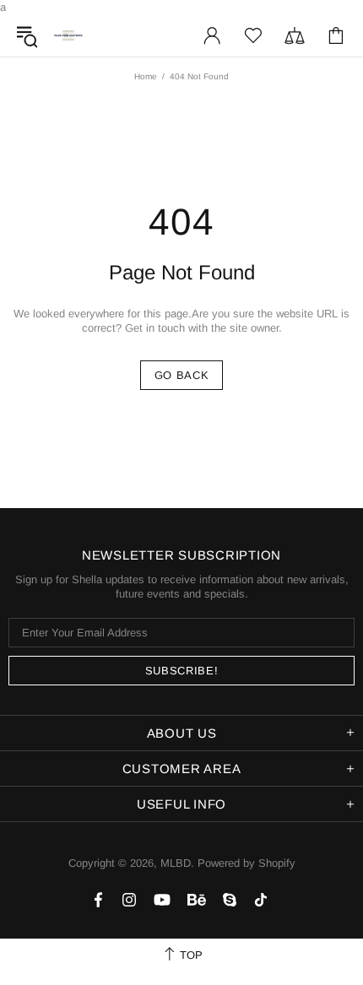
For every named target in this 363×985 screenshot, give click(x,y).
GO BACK (181, 375)
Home (145, 76)
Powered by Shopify (246, 863)
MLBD (68, 35)
